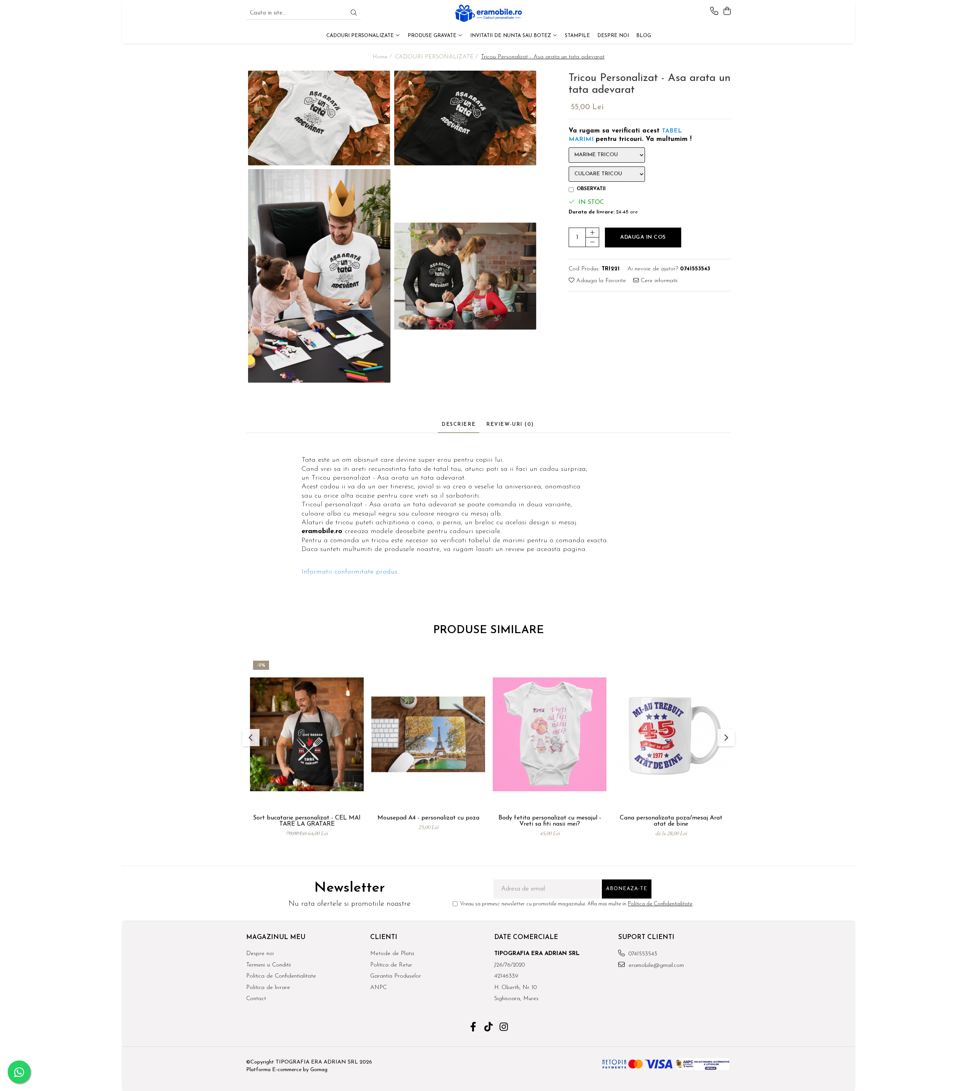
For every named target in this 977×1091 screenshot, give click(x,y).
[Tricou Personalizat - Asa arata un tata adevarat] (319, 118)
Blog (643, 35)
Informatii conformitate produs (349, 572)
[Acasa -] (488, 13)
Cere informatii (658, 281)
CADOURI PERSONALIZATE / (437, 57)
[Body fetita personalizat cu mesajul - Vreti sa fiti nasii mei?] (549, 734)
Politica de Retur (391, 965)
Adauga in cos (643, 237)
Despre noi (260, 954)
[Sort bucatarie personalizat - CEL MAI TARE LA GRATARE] (307, 734)
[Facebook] (473, 1028)
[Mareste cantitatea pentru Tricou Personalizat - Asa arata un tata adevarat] (592, 232)
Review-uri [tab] (510, 424)
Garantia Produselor (395, 976)
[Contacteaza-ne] (714, 11)
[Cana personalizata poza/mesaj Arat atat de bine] (671, 734)
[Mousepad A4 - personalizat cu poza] (428, 734)
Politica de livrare (268, 988)
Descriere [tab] (459, 424)
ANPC (378, 988)
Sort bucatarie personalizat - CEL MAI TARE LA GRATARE (307, 821)
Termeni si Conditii (268, 965)
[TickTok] (488, 1028)
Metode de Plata (392, 954)
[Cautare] (354, 13)
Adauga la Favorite (600, 281)
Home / (382, 57)
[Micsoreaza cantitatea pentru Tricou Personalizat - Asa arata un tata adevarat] (592, 242)
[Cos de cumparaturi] (727, 11)
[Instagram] (504, 1028)
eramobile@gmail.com (655, 965)
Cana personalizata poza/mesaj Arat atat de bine (671, 821)
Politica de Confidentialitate (660, 904)
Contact (256, 999)
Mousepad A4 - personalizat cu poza (428, 818)
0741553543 (642, 954)
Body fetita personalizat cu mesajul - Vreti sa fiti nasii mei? (549, 821)
